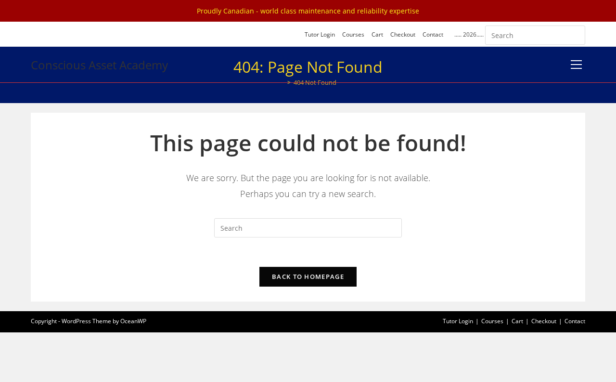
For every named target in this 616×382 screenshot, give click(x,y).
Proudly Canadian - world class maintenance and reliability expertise (308, 10)
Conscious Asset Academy (99, 65)
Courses (353, 34)
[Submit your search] (575, 34)
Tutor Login (320, 34)
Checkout (402, 34)
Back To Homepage (308, 276)
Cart (377, 34)
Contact (433, 34)
